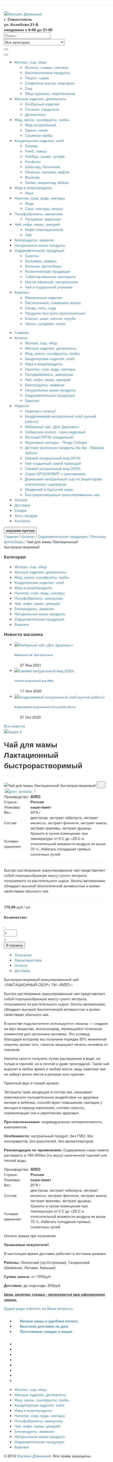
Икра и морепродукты (33, 187)
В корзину (14, 945)
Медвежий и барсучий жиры (49, 489)
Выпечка (32, 177)
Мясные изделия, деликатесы (40, 98)
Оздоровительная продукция (39, 250)
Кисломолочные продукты (47, 72)
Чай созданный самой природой (53, 463)
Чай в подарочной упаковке (49, 286)
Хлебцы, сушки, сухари (45, 156)
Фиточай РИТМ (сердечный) (49, 437)
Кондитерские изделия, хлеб (39, 140)
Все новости (14, 726)
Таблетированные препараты (50, 276)
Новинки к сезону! (40, 410)
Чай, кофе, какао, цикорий (37, 224)
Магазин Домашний (34, 1455)
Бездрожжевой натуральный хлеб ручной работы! (45, 707)
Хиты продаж (25, 515)
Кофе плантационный (44, 229)
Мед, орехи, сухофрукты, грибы (42, 119)
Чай (28, 234)
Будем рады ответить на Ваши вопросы (38, 1308)
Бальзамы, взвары (40, 260)
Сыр (28, 88)
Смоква (31, 145)
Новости (22, 405)
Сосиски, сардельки (42, 109)
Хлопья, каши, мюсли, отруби (50, 318)
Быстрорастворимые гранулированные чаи (62, 494)
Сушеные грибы (39, 135)
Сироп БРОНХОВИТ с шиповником (55, 473)
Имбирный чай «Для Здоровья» (52, 426)
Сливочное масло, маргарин (49, 83)
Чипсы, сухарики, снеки (45, 323)
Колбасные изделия (42, 103)
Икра (29, 192)
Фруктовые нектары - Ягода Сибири (56, 442)
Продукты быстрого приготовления (55, 313)
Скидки (20, 510)
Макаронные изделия (43, 297)
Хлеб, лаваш (36, 150)
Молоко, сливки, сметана (46, 67)
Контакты (22, 520)
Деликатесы (35, 114)
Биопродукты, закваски (34, 239)
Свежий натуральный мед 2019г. (53, 457)
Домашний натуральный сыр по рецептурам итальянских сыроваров (63, 481)
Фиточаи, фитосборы (43, 266)
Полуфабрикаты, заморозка (39, 213)
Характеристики (28, 960)
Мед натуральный (40, 124)
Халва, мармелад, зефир (47, 182)
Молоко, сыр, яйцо (31, 62)
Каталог (21, 337)
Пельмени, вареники (43, 218)
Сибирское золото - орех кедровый (55, 431)
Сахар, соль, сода (40, 307)
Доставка (22, 505)
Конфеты (33, 161)
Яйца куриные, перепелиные (50, 93)
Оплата (20, 499)
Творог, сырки (37, 77)
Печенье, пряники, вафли (47, 171)
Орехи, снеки (36, 130)
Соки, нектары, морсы (44, 208)
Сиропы (32, 255)
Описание (23, 954)
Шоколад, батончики (42, 166)
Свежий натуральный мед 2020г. (53, 468)
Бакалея (22, 292)
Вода (29, 203)
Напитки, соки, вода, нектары (40, 198)
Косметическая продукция (47, 271)
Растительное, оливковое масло (53, 302)
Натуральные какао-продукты (39, 245)
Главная (21, 332)
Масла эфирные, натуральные (51, 281)
